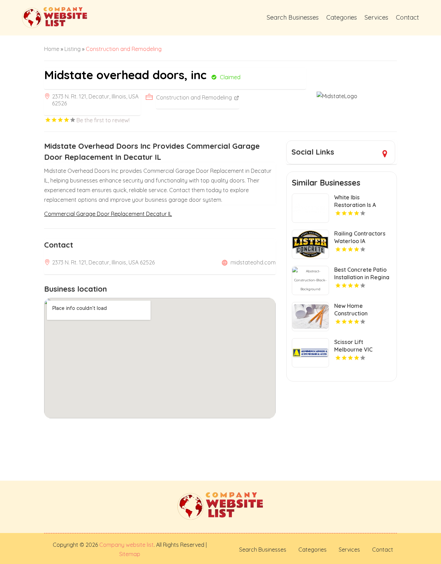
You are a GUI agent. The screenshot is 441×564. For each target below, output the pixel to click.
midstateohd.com (253, 262)
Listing (72, 48)
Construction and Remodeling (124, 48)
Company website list (126, 544)
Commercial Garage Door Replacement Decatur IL (108, 213)
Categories (341, 17)
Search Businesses (293, 17)
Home (51, 48)
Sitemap (129, 554)
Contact (407, 17)
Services (376, 17)
